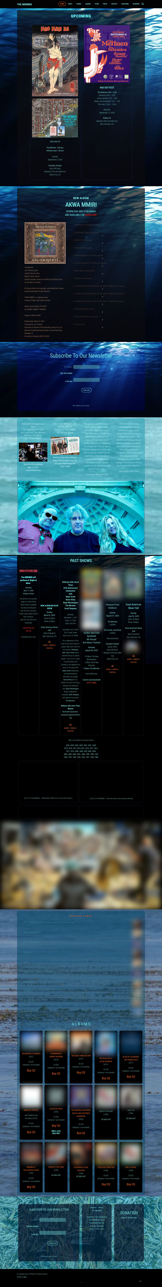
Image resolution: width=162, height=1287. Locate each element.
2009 (77, 751)
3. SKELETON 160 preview (82, 240)
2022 (85, 745)
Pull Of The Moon (30, 1025)
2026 (68, 745)
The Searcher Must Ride (32, 957)
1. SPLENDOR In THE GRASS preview (86, 225)
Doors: (67, 621)
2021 (90, 745)
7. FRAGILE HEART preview (82, 278)
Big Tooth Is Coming (31, 1035)
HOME (62, 4)
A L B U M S (81, 1048)
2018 (70, 748)
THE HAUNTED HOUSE (31, 1194)
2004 (65, 754)
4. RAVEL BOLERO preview (82, 248)
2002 (74, 754)
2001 (79, 754)
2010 (72, 751)
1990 (92, 757)
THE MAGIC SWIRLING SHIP (81, 1080)
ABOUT (70, 4)
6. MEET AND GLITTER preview (84, 271)
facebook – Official (97, 1232)
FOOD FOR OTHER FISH (106, 1192)
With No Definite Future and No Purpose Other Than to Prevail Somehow (49, 947)
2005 (94, 751)
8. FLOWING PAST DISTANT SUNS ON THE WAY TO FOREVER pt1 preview (98, 286)
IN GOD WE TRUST (56, 1133)
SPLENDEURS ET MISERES (31, 1078)
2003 (70, 754)
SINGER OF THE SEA (31, 1134)
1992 (83, 757)
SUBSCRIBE (125, 4)
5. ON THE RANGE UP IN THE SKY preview (88, 255)
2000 (83, 754)
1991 (87, 757)
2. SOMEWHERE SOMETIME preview (86, 233)
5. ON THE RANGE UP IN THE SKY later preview (90, 263)
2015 (83, 748)
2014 (87, 748)
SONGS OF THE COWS (56, 1191)
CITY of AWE (91, 683)
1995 (70, 757)
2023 (81, 745)
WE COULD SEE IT (106, 1083)
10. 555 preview (79, 324)
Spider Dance (28, 1006)
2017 (75, 748)
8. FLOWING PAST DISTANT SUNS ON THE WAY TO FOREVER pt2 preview (98, 294)
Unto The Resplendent (31, 966)
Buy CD (31, 1095)
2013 (91, 748)
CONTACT (114, 4)
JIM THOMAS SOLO (131, 1084)
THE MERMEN (97, 1235)
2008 (81, 751)
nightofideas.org (28, 628)
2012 (96, 748)
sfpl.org (28, 631)
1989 (96, 757)
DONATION (129, 1237)
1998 (92, 754)
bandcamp (91, 214)
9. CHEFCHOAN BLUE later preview (85, 317)
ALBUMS (88, 4)
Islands (26, 986)
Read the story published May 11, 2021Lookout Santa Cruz (33, 467)
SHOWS (78, 4)
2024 (76, 745)
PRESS (105, 4)
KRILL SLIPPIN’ (131, 1192)
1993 (79, 757)
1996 (65, 757)
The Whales (28, 1015)
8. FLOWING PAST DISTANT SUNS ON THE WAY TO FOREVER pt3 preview (98, 301)
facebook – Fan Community (97, 1241)
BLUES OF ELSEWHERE (131, 1081)
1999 (87, 754)
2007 (85, 751)
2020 (94, 745)
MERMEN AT (31, 1191)
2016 (79, 748)
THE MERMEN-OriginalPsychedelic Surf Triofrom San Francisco (97, 1247)
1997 (96, 754)
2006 (89, 751)
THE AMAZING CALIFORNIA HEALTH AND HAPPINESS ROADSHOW (81, 1137)
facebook (136, 4)
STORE (97, 4)
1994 (74, 757)
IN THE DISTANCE (106, 1086)
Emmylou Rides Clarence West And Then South (40, 996)
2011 (68, 751)
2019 (66, 748)
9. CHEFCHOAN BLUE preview (83, 309)
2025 (72, 745)
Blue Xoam (27, 976)
